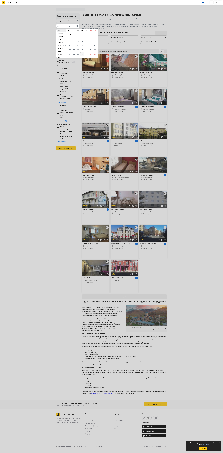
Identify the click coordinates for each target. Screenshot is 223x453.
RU (205, 2)
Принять (203, 448)
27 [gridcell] (82, 54)
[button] (211, 2)
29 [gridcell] (90, 54)
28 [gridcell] (86, 54)
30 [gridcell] (95, 54)
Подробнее (205, 444)
